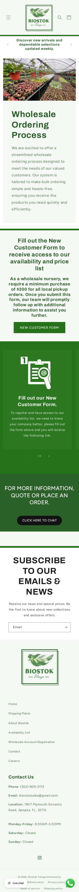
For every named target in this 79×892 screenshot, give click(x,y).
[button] (8, 17)
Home (12, 704)
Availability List (19, 732)
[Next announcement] (71, 44)
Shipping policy (53, 888)
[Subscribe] (65, 627)
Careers (14, 761)
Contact (14, 751)
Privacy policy (56, 882)
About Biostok (18, 723)
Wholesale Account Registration (31, 742)
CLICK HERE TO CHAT (39, 520)
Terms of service (30, 888)
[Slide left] (30, 456)
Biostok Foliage (37, 877)
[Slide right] (49, 456)
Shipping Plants (19, 713)
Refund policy (35, 882)
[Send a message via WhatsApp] (70, 883)
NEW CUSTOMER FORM (39, 328)
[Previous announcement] (7, 44)
